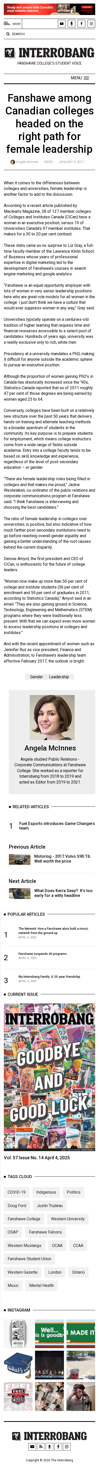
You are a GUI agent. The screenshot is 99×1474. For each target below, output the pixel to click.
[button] (79, 78)
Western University (68, 1218)
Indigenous (46, 1192)
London (54, 1272)
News (48, 162)
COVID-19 (17, 1192)
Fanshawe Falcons (45, 1232)
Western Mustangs (24, 1245)
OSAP (13, 1232)
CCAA (78, 1245)
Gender (36, 676)
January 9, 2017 (71, 162)
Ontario (78, 1272)
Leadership (59, 676)
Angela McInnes (27, 162)
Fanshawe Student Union (29, 1258)
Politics (73, 1192)
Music (13, 1285)
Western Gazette (23, 1272)
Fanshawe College (24, 1218)
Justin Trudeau (50, 1205)
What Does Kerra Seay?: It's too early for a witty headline (63, 893)
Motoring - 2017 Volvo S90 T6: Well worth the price (62, 859)
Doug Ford (17, 1205)
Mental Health (41, 1285)
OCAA (57, 1245)
